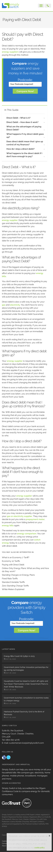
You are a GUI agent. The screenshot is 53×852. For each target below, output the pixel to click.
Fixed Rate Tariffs (10, 578)
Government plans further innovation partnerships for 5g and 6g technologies (26, 668)
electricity (15, 305)
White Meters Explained (13, 589)
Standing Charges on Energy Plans (18, 575)
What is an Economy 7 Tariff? (15, 557)
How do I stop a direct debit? (20, 149)
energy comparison (26, 533)
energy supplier (10, 220)
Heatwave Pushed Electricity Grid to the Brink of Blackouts (24, 713)
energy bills (8, 525)
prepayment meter (35, 519)
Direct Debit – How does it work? (22, 122)
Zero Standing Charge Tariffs (15, 585)
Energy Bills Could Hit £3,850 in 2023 (19, 656)
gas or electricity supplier (19, 516)
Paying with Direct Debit (13, 564)
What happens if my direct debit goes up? (25, 135)
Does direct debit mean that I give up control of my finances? (24, 143)
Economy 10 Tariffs (11, 561)
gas (3, 305)
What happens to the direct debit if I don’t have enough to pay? (24, 155)
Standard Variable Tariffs (13, 582)
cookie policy (39, 848)
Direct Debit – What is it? (18, 118)
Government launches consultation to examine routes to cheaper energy (26, 699)
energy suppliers (10, 52)
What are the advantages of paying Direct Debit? (23, 128)
